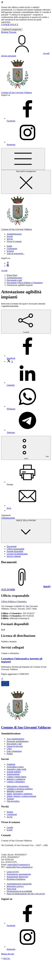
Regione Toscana (8, 32)
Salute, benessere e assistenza (19, 794)
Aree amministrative (15, 739)
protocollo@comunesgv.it (18, 864)
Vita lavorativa (13, 801)
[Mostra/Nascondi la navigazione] (23, 159)
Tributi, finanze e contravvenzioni (21, 796)
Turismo (10, 798)
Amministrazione (14, 278)
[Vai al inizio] (2, 679)
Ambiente (11, 764)
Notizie (10, 812)
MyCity (6, 958)
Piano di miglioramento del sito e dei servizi (26, 894)
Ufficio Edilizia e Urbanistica (14, 601)
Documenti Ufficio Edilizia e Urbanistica (24, 282)
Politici (10, 753)
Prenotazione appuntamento (19, 874)
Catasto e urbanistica (16, 781)
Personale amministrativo (18, 741)
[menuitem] (10, 361)
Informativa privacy (15, 886)
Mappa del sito (7, 954)
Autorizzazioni (13, 774)
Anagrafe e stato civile (16, 769)
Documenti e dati (14, 280)
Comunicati (12, 814)
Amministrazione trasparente (19, 884)
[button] (14, 234)
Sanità (9, 246)
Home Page (12, 275)
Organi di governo (15, 746)
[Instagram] (8, 266)
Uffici (9, 749)
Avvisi (9, 817)
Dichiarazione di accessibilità (19, 891)
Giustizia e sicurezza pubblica (20, 789)
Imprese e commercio (16, 779)
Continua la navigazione (11, 29)
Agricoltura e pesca (15, 767)
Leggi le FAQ (13, 872)
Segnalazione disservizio (17, 876)
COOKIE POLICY (9, 24)
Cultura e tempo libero (16, 776)
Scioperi (10, 251)
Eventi (9, 830)
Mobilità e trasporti (15, 791)
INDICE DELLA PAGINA (26, 520)
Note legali (11, 889)
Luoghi (10, 827)
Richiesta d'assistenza (16, 879)
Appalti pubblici (14, 772)
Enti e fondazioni (14, 751)
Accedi (4, 270)
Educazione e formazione (18, 786)
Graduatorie (12, 248)
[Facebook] (8, 263)
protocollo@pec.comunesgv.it (19, 867)
